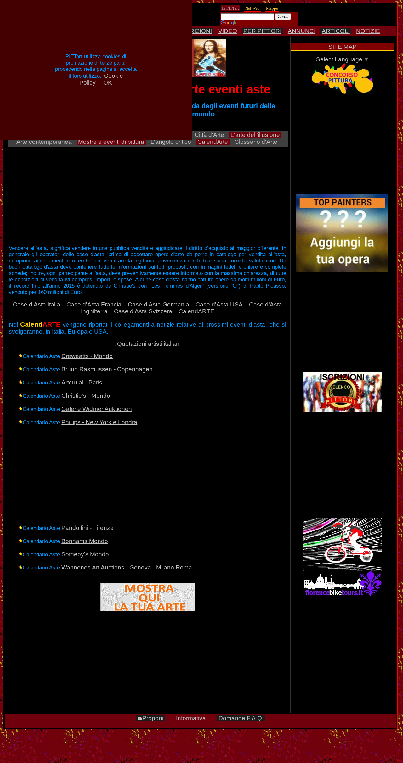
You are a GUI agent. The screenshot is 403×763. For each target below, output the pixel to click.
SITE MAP (342, 46)
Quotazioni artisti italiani (149, 343)
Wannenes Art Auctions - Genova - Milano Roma (126, 567)
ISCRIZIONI (196, 31)
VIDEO (227, 31)
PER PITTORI (262, 31)
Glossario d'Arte (255, 141)
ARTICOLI (336, 31)
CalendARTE (196, 311)
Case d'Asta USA (219, 304)
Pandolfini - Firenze (87, 528)
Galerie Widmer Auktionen (96, 409)
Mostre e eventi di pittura (111, 141)
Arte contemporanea (44, 141)
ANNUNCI (301, 31)
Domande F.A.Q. (241, 718)
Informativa (191, 718)
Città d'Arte (209, 135)
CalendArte (212, 141)
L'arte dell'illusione (255, 135)
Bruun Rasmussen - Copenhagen (107, 369)
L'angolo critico (170, 141)
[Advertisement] (342, 145)
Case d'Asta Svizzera (143, 311)
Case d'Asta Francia (94, 304)
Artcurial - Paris (81, 382)
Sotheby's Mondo (85, 554)
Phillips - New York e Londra (99, 422)
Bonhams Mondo (84, 541)
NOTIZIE (368, 31)
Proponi (152, 718)
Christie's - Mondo (85, 395)
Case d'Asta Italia (36, 304)
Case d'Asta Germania (158, 304)
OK (107, 82)
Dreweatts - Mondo (87, 356)
